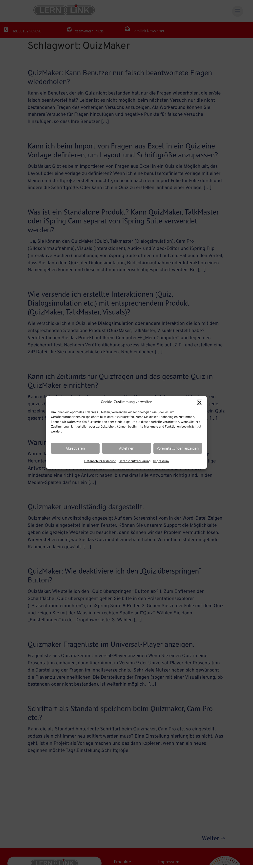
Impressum (161, 462)
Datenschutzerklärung (100, 462)
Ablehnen (126, 448)
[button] (199, 402)
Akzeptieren (75, 448)
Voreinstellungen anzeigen (178, 448)
